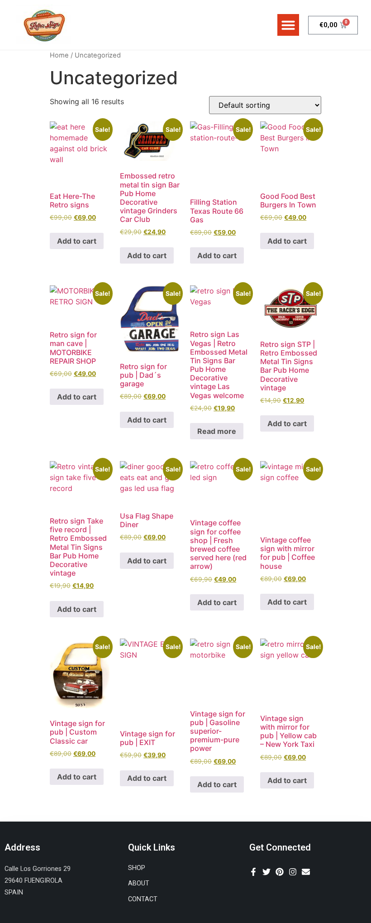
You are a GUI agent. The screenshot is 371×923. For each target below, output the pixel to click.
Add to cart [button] (76, 240)
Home (59, 55)
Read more (216, 431)
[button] (288, 25)
